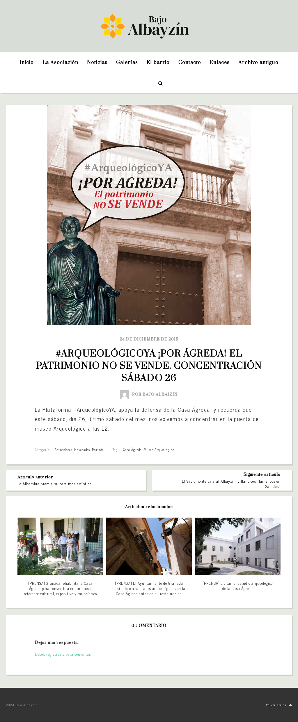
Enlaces (220, 62)
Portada (98, 449)
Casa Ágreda (132, 449)
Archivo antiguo (258, 62)
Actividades (63, 449)
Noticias (97, 62)
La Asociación (60, 62)
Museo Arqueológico (159, 449)
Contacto (189, 62)
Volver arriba (276, 704)
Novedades (82, 449)
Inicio (26, 62)
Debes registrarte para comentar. (63, 654)
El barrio (158, 62)
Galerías (127, 62)
